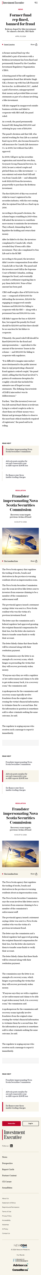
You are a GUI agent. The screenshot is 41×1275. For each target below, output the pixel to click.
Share (33, 44)
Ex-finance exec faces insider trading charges (16, 476)
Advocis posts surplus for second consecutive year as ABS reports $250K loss (17, 463)
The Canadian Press (11, 561)
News (20, 9)
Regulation (20, 491)
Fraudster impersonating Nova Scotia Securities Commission (19, 450)
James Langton (9, 44)
